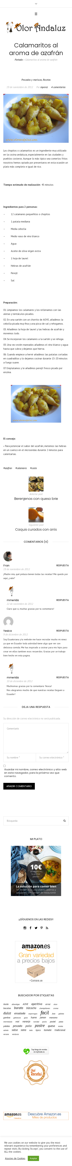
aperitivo (36, 1003)
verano (6, 1034)
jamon (43, 1017)
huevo (34, 1017)
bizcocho (31, 1008)
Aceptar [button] (33, 1158)
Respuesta (62, 565)
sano (23, 1030)
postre (40, 1025)
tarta (30, 1030)
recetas (60, 1026)
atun (55, 1004)
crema (55, 1008)
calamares (22, 468)
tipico (38, 1030)
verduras (15, 1034)
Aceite (6, 1004)
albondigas (16, 1004)
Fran (6, 565)
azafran (8, 468)
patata (61, 1022)
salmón (6, 1030)
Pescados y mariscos (31, 79)
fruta (53, 1014)
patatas (6, 1026)
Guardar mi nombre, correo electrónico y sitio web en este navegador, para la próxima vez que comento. (35, 773)
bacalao (7, 1008)
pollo (28, 1026)
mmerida (13, 600)
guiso (26, 1018)
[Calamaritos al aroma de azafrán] (36, 118)
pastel (53, 1022)
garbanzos (17, 1018)
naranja (26, 1021)
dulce (7, 1013)
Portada (19, 59)
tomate (47, 1030)
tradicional (60, 1030)
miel (17, 1022)
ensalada (19, 1013)
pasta (44, 1022)
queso (51, 1025)
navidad (36, 1022)
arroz (47, 1004)
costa (34, 468)
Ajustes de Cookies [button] (15, 1158)
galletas (61, 1014)
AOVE (25, 1004)
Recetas (47, 79)
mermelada (7, 1022)
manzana (53, 1018)
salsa (15, 1030)
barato (18, 1007)
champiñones (44, 1008)
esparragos (32, 1014)
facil (45, 1012)
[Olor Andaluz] (36, 27)
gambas (6, 1018)
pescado (17, 1025)
